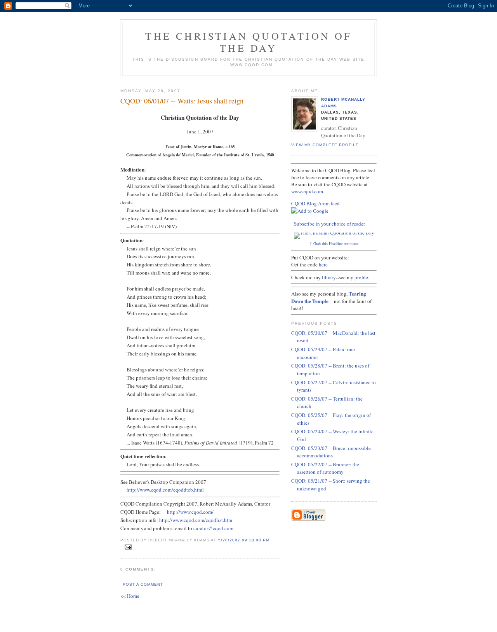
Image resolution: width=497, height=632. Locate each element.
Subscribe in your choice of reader (329, 223)
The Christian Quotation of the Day (248, 41)
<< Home (129, 595)
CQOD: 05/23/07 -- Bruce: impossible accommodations (331, 452)
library (329, 277)
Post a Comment (143, 584)
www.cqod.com (307, 191)
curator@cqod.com (213, 528)
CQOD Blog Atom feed (315, 203)
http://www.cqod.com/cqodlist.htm (195, 519)
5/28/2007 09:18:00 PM (243, 540)
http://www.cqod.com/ (190, 511)
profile (361, 277)
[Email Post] (126, 547)
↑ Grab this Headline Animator (333, 243)
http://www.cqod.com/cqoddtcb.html (165, 489)
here (323, 264)
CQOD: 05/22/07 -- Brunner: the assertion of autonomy (325, 468)
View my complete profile (325, 145)
